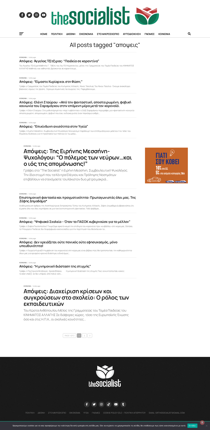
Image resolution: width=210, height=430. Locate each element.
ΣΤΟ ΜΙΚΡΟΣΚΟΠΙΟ (108, 34)
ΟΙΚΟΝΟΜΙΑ (86, 34)
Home (43, 34)
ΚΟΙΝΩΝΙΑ (164, 34)
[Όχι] (206, 425)
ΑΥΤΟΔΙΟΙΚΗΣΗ (132, 34)
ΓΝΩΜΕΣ (150, 34)
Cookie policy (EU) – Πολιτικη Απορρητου (124, 412)
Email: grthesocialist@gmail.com (167, 412)
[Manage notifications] (202, 422)
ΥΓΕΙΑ (86, 412)
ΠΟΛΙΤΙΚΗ (56, 34)
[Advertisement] (168, 206)
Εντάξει (192, 425)
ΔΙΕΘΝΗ (70, 34)
